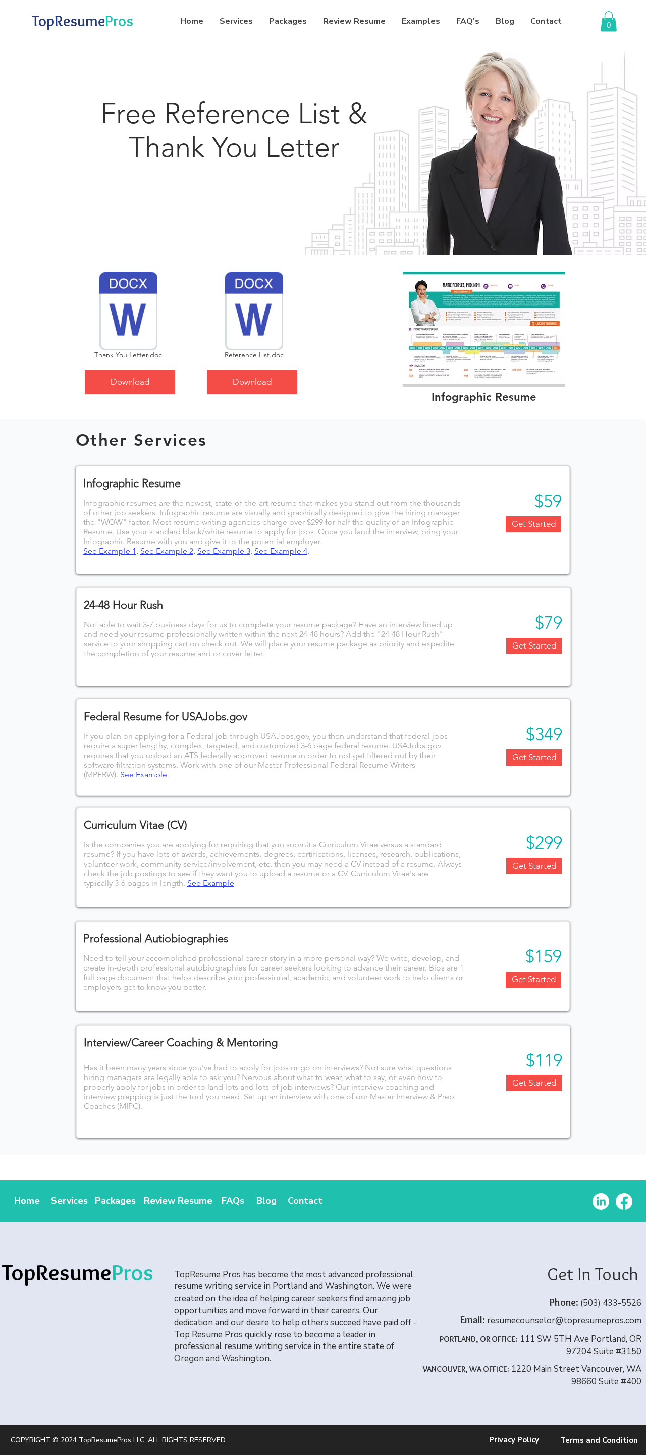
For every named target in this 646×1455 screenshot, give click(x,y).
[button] (608, 21)
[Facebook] (624, 1201)
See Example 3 (223, 551)
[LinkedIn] (601, 1201)
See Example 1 (109, 551)
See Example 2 (166, 551)
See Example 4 (280, 551)
